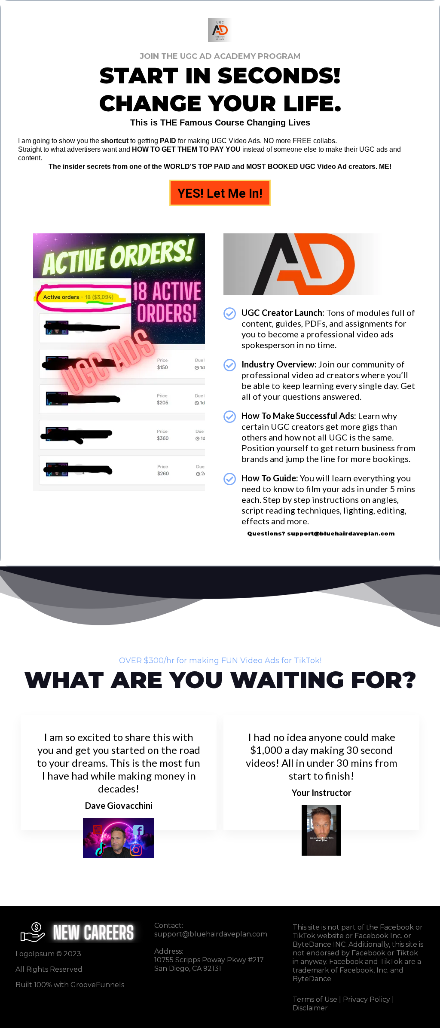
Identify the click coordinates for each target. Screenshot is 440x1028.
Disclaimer (310, 1008)
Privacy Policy (366, 999)
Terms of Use (315, 999)
